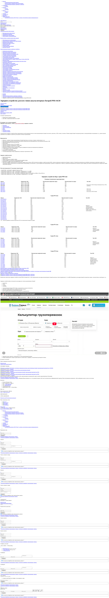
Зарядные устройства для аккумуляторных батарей (12, 90)
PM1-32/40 (3, 182)
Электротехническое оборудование (12, 2)
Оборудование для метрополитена (9, 36)
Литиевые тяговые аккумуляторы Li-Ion (10, 54)
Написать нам (3, 363)
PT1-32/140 (3, 254)
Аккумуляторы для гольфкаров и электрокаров (12, 82)
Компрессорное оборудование (8, 43)
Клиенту (4, 7)
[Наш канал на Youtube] (5, 402)
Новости (6, 11)
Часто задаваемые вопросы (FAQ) (9, 65)
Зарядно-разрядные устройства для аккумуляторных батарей (14, 91)
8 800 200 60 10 (3, 20)
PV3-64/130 (3, 229)
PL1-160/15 (3, 246)
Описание (5, 125)
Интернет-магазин (6, 47)
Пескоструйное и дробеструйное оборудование (12, 41)
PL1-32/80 (2, 240)
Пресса (4, 10)
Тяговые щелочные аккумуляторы (9, 53)
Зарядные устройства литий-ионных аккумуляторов (13, 71)
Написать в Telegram (4, 106)
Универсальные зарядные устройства (10, 74)
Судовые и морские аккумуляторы (9, 55)
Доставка (7, 9)
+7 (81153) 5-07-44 (6, 550)
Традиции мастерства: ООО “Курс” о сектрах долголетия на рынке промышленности (21, 17)
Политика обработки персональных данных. (9, 377)
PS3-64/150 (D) (3, 202)
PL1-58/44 (2, 243)
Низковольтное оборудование (8, 35)
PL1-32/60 (2, 239)
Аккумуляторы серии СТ (7, 70)
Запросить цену (3, 103)
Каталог (4, 1)
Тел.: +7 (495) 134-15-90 (5, 392)
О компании (5, 5)
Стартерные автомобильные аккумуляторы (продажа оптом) (14, 61)
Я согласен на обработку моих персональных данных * (13, 451)
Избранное (5, 86)
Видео (4, 129)
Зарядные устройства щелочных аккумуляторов (12, 72)
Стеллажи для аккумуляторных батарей (10, 78)
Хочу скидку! (3, 113)
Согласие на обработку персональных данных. (9, 378)
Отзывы (6, 6)
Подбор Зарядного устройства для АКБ (10, 64)
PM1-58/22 (3, 186)
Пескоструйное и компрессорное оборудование (14, 3)
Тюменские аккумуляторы (8, 51)
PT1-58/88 (2, 259)
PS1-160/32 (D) (3, 215)
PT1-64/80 (2, 258)
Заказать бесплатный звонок (5, 364)
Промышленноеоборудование (3, 23)
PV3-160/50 (3, 230)
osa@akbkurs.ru (8, 24)
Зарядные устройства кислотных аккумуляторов (12, 73)
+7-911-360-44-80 (8, 384)
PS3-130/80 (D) (3, 211)
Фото (4, 128)
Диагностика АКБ (6, 89)
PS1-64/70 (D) (3, 200)
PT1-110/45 (3, 264)
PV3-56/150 (3, 228)
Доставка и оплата (6, 130)
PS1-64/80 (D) (3, 201)
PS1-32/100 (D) (3, 199)
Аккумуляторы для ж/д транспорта (9, 56)
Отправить (3, 435)
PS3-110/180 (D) (4, 209)
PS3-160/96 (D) (3, 217)
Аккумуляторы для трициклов (8, 87)
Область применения (7, 127)
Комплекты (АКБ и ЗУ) (7, 62)
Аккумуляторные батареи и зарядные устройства (14, 4)
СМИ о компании (6, 16)
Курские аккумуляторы (7, 67)
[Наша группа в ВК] (4, 401)
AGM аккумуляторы (7, 84)
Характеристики (6, 126)
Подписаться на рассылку (11, 397)
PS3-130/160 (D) (4, 214)
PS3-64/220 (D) (3, 204)
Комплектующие (6, 45)
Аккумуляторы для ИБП (7, 68)
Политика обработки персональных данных (9, 496)
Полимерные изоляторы (7, 34)
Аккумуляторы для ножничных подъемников (11, 83)
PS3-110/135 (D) (4, 207)
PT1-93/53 (2, 263)
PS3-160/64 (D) (3, 216)
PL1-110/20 (3, 244)
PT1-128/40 (3, 265)
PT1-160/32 (3, 267)
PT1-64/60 (2, 257)
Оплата (6, 8)
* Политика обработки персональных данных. (9, 452)
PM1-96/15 (3, 187)
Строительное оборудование (8, 46)
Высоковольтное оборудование (9, 33)
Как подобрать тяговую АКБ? (6, 105)
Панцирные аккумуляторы (8, 66)
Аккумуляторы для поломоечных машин (11, 81)
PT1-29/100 (3, 255)
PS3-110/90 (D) (3, 206)
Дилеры (4, 13)
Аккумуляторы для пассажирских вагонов (11, 69)
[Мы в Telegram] (6, 404)
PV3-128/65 (3, 231)
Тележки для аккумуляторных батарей (10, 77)
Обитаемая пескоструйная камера (9, 40)
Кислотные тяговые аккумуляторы (9, 52)
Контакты (5, 15)
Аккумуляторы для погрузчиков (9, 63)
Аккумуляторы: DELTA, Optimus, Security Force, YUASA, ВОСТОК (16, 59)
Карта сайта (2, 406)
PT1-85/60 (2, 260)
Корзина (4, 88)
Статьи (6, 12)
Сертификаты (5, 14)
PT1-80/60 (2, 262)
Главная (4, 93)
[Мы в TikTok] (5, 403)
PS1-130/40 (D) (3, 210)
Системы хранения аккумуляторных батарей (11, 79)
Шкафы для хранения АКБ (8, 76)
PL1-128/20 (3, 245)
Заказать (2, 30)
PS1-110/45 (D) (3, 205)
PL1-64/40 (2, 241)
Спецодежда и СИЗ (6, 44)
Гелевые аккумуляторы (7, 75)
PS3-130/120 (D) (4, 212)
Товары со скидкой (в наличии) (9, 85)
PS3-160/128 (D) (4, 219)
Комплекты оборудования (8, 42)
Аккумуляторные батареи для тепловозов (11, 58)
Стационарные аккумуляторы (8, 57)
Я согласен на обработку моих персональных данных (12, 495)
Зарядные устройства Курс (8, 80)
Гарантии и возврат (6, 131)
